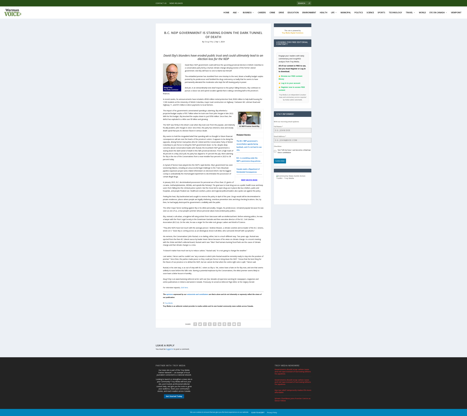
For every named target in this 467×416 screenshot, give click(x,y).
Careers (262, 13)
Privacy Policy (272, 412)
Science (370, 13)
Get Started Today (174, 396)
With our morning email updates (286, 122)
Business (247, 13)
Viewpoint (456, 13)
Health (323, 13)
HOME (226, 13)
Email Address (280, 136)
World (422, 13)
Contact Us (161, 3)
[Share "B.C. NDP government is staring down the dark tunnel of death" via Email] (234, 324)
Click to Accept (258, 412)
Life (332, 13)
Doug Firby (209, 41)
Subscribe (280, 161)
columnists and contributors (197, 294)
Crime (272, 13)
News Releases (176, 3)
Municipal (346, 13)
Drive (281, 13)
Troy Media (169, 303)
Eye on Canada (437, 13)
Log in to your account (290, 83)
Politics (359, 13)
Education (293, 13)
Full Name (278, 126)
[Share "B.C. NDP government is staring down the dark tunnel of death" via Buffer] (224, 324)
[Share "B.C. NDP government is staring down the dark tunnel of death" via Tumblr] (209, 324)
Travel (409, 13)
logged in (169, 349)
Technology (395, 13)
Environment (309, 13)
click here (184, 287)
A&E (235, 13)
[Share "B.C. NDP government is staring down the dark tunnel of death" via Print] (239, 324)
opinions (169, 294)
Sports (381, 13)
